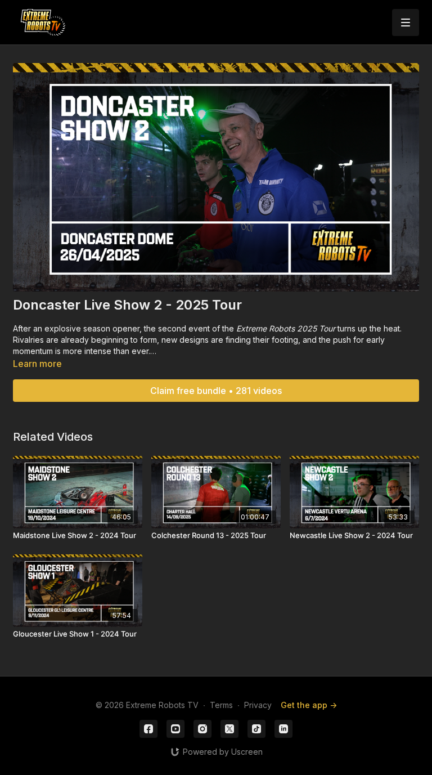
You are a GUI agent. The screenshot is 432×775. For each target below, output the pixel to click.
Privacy (258, 705)
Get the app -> (309, 705)
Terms (221, 705)
